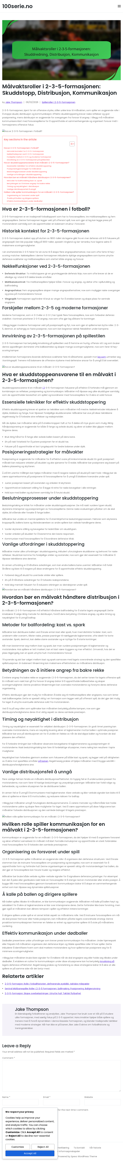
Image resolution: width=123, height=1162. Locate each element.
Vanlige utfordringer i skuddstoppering (24, 174)
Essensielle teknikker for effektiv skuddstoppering (29, 166)
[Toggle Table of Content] (70, 143)
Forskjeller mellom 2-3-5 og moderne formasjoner (29, 157)
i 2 (43, 387)
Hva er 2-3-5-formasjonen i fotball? (21, 148)
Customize (17, 1147)
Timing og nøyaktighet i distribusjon (23, 186)
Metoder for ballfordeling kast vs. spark (24, 180)
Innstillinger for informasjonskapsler (61, 1151)
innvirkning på (107, 961)
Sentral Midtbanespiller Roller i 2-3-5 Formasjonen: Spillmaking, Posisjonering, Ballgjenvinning (52, 988)
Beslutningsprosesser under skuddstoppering (27, 171)
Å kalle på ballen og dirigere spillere (23, 198)
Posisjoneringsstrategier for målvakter (24, 169)
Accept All (30, 1153)
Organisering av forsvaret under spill (23, 195)
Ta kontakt (79, 1147)
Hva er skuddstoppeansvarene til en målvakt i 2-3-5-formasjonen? (36, 162)
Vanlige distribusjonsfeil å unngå (21, 189)
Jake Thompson (13, 102)
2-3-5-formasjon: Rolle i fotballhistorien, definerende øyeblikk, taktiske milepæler (47, 983)
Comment (8, 1058)
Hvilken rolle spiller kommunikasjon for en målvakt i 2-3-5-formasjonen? (39, 192)
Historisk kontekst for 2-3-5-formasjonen (25, 151)
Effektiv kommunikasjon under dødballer (25, 201)
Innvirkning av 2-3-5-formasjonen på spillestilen (28, 160)
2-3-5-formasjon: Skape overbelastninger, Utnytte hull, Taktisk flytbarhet (43, 993)
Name (6, 1097)
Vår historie (95, 1147)
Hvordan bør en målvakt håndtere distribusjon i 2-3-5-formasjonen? (37, 177)
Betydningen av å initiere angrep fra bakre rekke (28, 183)
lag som (102, 356)
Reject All (43, 1147)
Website (88, 1097)
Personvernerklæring (58, 1147)
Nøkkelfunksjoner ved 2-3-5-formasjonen (25, 154)
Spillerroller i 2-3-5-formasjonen (58, 102)
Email (46, 1097)
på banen (43, 761)
